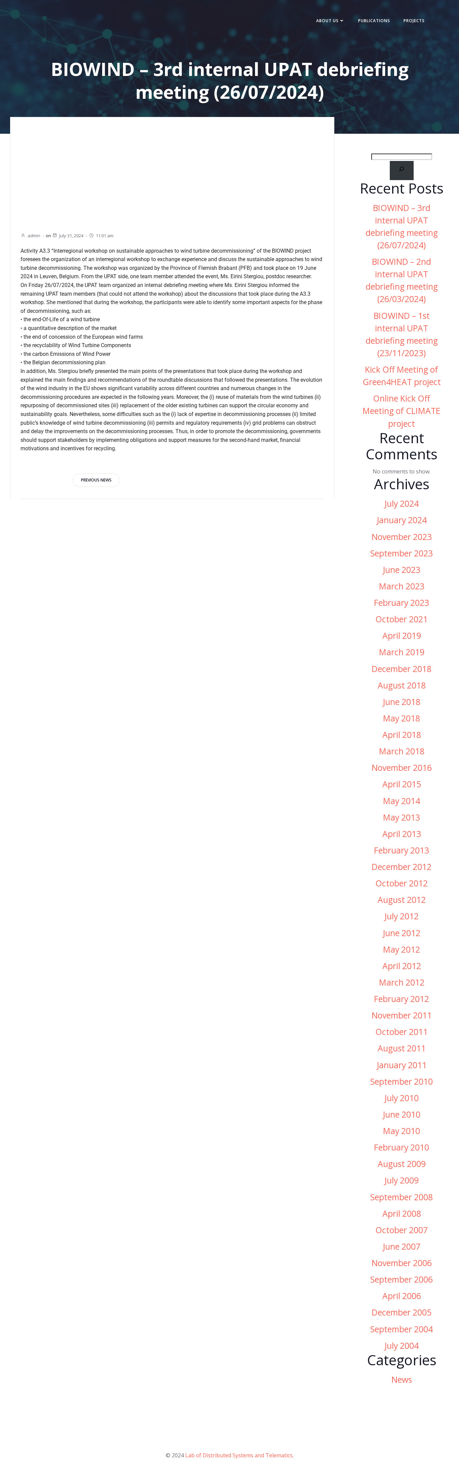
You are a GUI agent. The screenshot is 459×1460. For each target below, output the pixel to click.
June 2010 (401, 1114)
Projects (414, 21)
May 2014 (401, 800)
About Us (327, 21)
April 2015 (401, 784)
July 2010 (401, 1097)
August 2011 (402, 1048)
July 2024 (401, 503)
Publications (374, 21)
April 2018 (401, 734)
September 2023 (401, 553)
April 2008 (401, 1213)
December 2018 (401, 668)
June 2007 (401, 1246)
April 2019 (401, 635)
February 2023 (401, 602)
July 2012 (401, 916)
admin (34, 236)
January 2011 (402, 1065)
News (401, 1379)
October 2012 (401, 883)
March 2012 (401, 982)
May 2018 (401, 718)
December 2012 (401, 866)
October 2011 (401, 1031)
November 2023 (402, 536)
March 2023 (401, 586)
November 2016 (402, 767)
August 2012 (402, 899)
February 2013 (401, 850)
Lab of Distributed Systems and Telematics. (239, 1455)
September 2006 (401, 1279)
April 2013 (401, 833)
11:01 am (105, 236)
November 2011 (402, 1015)
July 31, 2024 (71, 236)
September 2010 (401, 1081)
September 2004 (401, 1329)
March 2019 (401, 652)
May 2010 (401, 1130)
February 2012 (401, 998)
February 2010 (401, 1147)
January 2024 (402, 520)
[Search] (402, 170)
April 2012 (401, 965)
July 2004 (401, 1345)
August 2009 (402, 1163)
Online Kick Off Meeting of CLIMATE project (402, 411)
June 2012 (401, 932)
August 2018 (402, 685)
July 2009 (401, 1180)
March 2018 (401, 751)
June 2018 (401, 701)
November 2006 (402, 1262)
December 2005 (401, 1312)
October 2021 (401, 619)
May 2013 (401, 817)
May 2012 (401, 949)
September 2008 (401, 1197)
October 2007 (401, 1230)
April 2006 (401, 1295)
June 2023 (401, 569)
